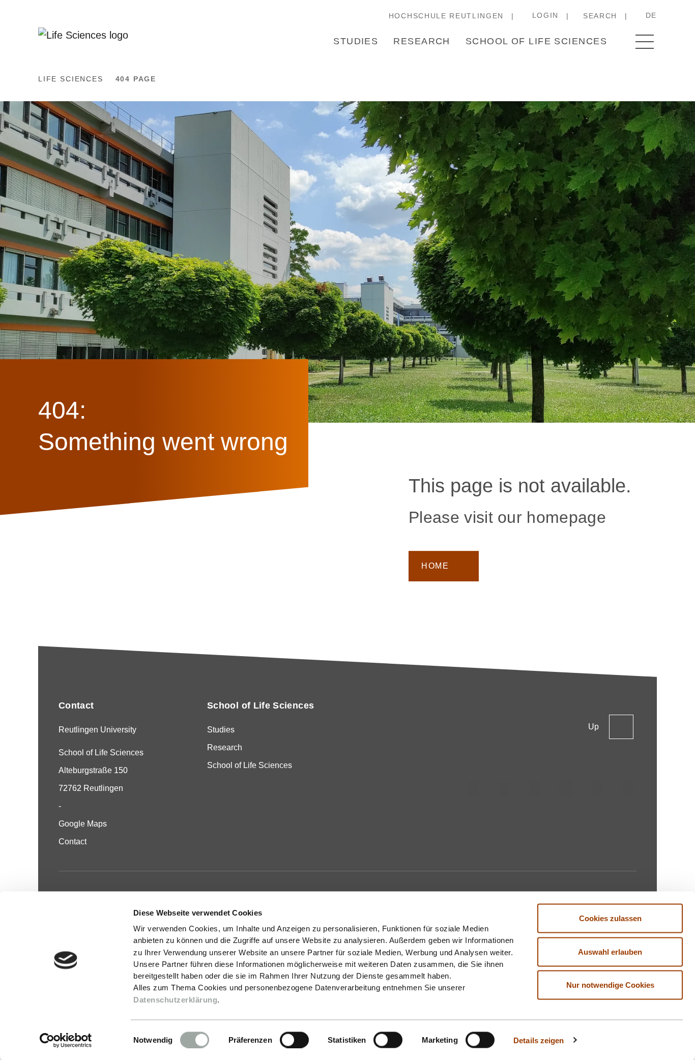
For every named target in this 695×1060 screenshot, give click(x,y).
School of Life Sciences (536, 41)
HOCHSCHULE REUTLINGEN (446, 16)
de (651, 15)
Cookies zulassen (610, 918)
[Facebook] (628, 788)
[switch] (294, 1040)
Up (593, 726)
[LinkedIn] (535, 788)
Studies (355, 41)
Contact (72, 841)
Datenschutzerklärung (175, 999)
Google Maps (83, 823)
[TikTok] (504, 788)
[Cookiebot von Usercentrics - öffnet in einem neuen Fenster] (65, 1040)
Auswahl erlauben (610, 951)
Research (421, 41)
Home (435, 566)
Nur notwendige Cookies (610, 985)
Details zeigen (538, 1040)
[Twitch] (566, 788)
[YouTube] (597, 788)
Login (545, 15)
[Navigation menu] (644, 41)
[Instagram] (473, 788)
